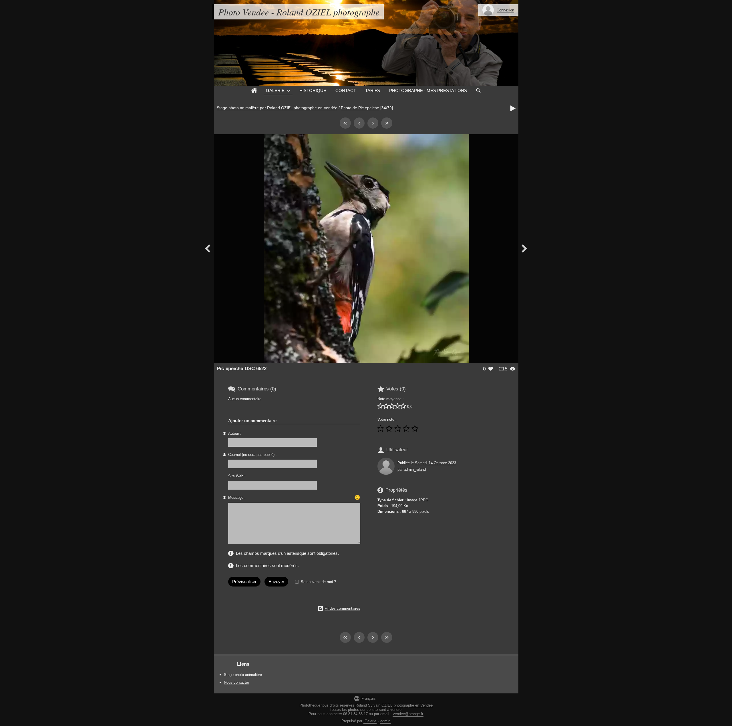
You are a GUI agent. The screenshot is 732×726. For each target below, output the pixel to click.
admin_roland (415, 469)
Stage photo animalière (243, 675)
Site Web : (237, 476)
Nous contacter (236, 682)
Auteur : (234, 433)
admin (385, 721)
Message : (237, 497)
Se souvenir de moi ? (318, 582)
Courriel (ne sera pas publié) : (252, 454)
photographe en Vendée (413, 705)
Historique (312, 90)
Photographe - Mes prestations (428, 90)
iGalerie (370, 721)
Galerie (275, 90)
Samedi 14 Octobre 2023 (435, 463)
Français (365, 698)
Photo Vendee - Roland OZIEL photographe (298, 12)
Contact (345, 90)
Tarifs (372, 90)
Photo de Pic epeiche (360, 107)
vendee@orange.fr (408, 714)
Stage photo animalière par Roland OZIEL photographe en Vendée (277, 107)
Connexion (505, 10)
